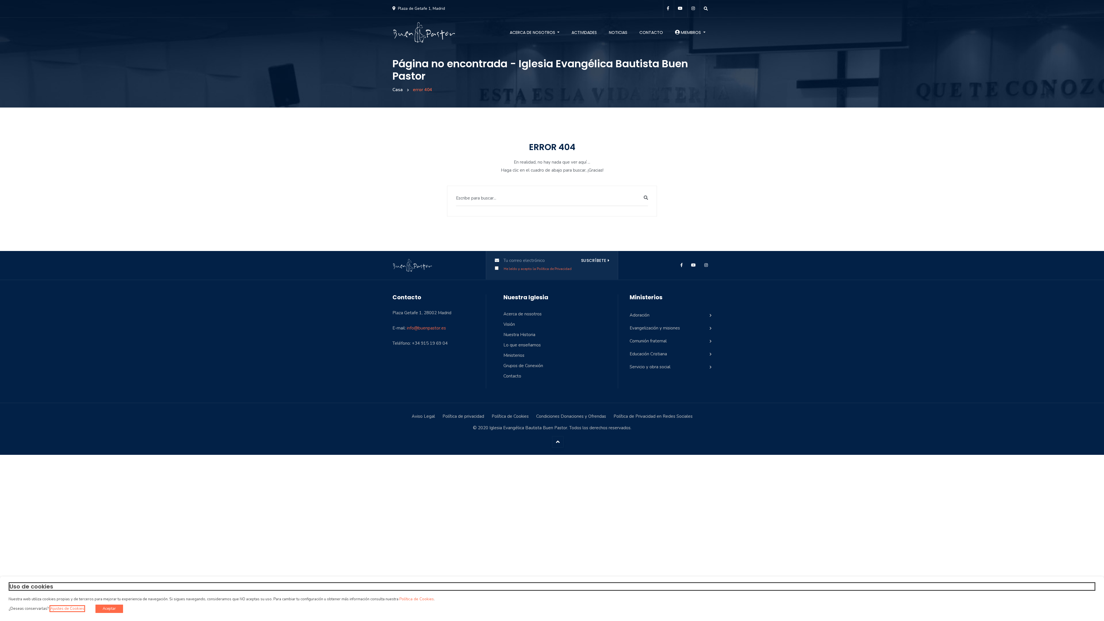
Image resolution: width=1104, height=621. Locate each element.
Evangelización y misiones (655, 328)
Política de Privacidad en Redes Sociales (653, 416)
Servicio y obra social (650, 367)
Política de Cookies (510, 416)
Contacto (651, 32)
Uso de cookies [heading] (31, 586)
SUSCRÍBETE (593, 260)
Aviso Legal (423, 416)
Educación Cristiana (648, 354)
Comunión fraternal (648, 341)
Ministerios (513, 355)
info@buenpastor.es (426, 328)
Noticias (618, 32)
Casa (397, 90)
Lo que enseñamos (522, 345)
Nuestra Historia (519, 335)
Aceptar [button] (109, 608)
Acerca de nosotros (533, 32)
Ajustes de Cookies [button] (67, 608)
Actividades (584, 32)
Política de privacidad (463, 416)
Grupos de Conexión (523, 366)
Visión (509, 324)
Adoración (639, 315)
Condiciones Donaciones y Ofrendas (571, 416)
